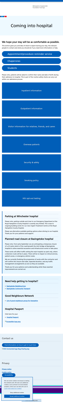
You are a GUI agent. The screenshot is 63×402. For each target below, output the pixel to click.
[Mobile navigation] (59, 1)
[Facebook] (0, 16)
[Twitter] (2, 16)
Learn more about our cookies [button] (12, 388)
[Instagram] (4, 16)
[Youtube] (6, 16)
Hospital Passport (13, 317)
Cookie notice (6, 372)
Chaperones (14, 61)
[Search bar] (55, 1)
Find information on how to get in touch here (20, 345)
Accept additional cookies (14, 397)
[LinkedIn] (3, 16)
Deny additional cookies (14, 393)
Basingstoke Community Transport (18, 289)
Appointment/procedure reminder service (30, 54)
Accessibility (9, 375)
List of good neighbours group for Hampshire (22, 301)
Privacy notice (6, 369)
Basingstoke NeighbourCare (16, 286)
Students (12, 68)
